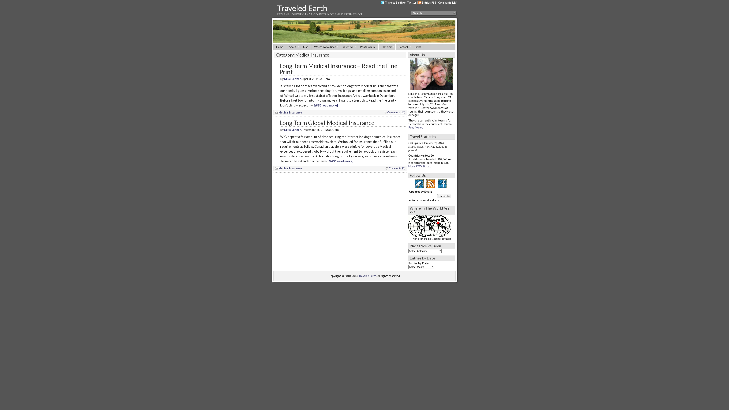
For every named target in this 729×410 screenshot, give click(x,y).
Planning (386, 46)
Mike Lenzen (292, 78)
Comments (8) (397, 168)
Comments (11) (396, 112)
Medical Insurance (290, 112)
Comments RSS (447, 2)
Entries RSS (429, 2)
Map (305, 46)
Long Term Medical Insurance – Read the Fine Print (338, 69)
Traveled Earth (302, 8)
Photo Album (368, 46)
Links (418, 46)
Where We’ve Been (325, 46)
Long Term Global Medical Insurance (326, 122)
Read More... (415, 127)
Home (279, 46)
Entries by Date (418, 263)
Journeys (348, 46)
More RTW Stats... (419, 166)
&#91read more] (325, 105)
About (292, 46)
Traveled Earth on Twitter (400, 2)
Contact (403, 46)
